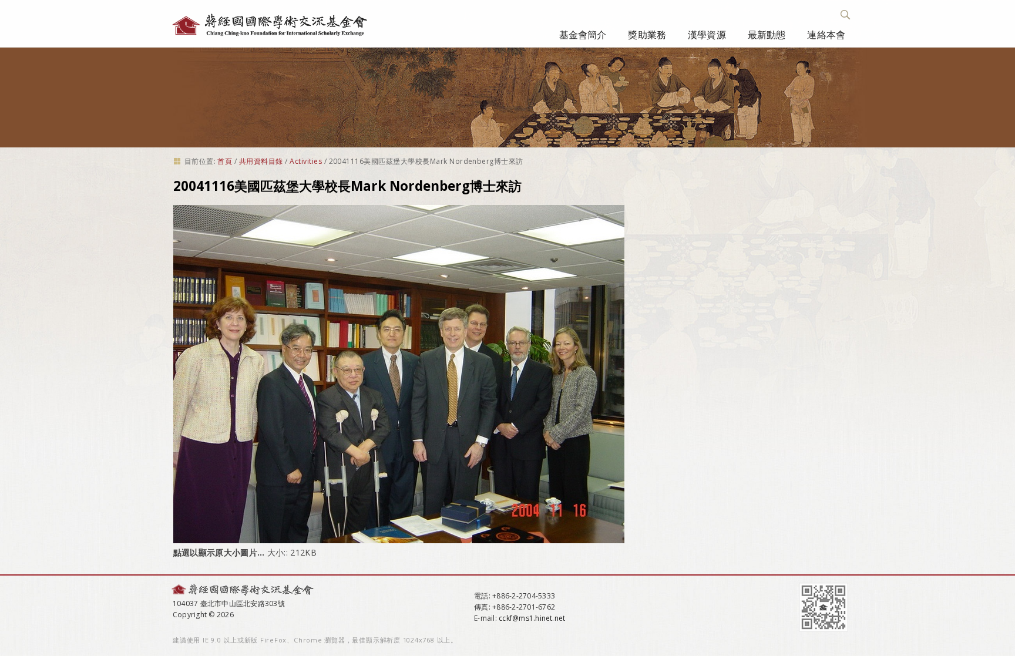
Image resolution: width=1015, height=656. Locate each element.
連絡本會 (826, 34)
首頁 (224, 161)
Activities (306, 161)
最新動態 (767, 34)
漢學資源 (707, 34)
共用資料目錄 (261, 161)
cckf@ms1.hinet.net (532, 618)
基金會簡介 (583, 34)
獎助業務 (647, 34)
